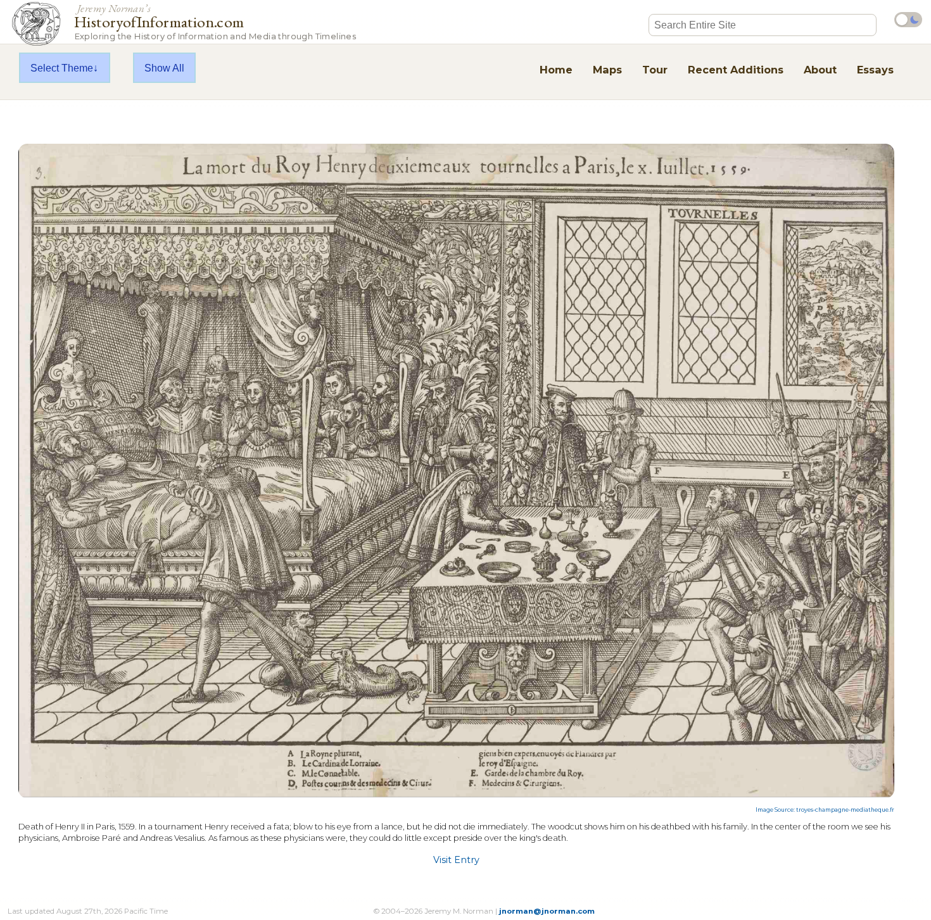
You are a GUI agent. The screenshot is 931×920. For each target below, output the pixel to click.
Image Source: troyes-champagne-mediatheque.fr (825, 810)
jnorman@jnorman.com (547, 911)
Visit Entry (456, 860)
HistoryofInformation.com (215, 21)
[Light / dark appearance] (908, 19)
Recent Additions (735, 69)
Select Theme (61, 67)
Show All (164, 67)
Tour (655, 69)
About (820, 69)
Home (556, 69)
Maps (607, 69)
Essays (875, 69)
